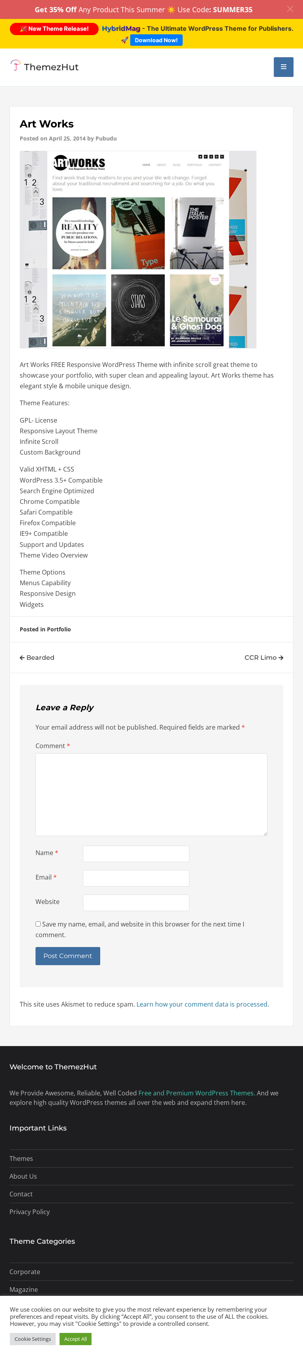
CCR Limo (261, 657)
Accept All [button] (75, 1338)
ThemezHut (51, 67)
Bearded (40, 657)
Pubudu (106, 138)
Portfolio (59, 629)
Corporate (24, 1271)
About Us (23, 1176)
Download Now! (156, 40)
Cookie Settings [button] (33, 1338)
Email (46, 877)
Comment (53, 745)
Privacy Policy (29, 1211)
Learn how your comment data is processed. (203, 1004)
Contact (21, 1194)
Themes (21, 1158)
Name (47, 852)
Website (48, 901)
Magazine (23, 1289)
